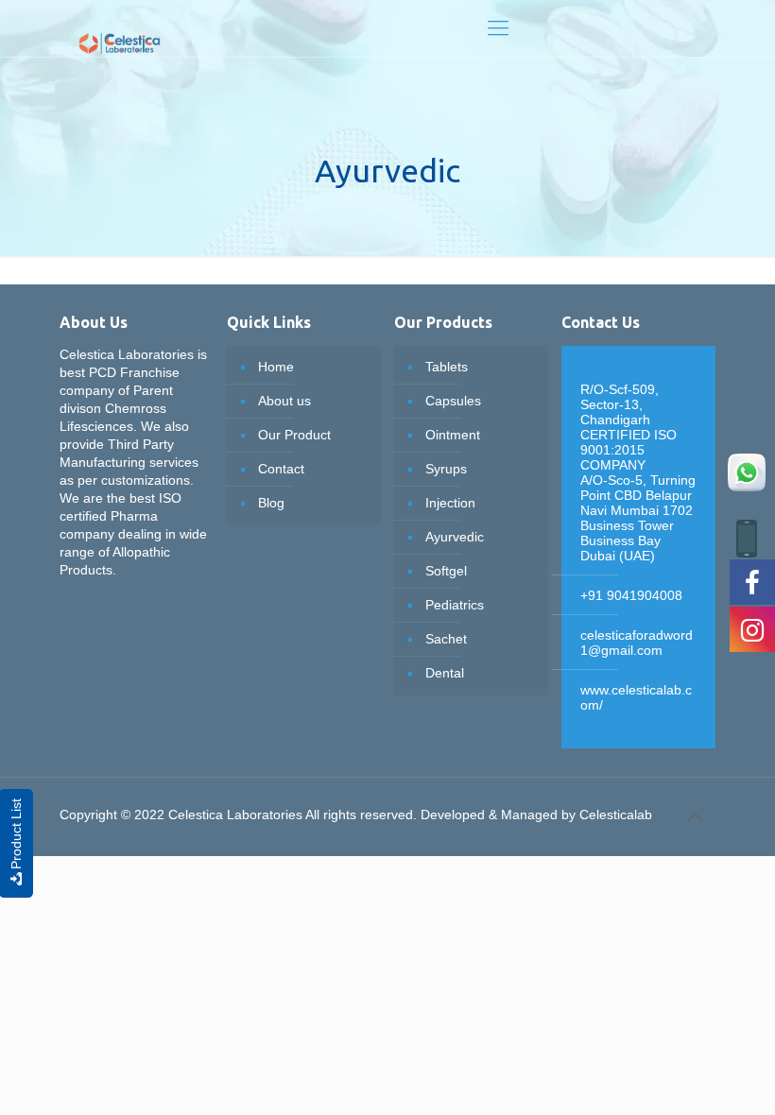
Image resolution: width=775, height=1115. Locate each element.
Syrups (446, 468)
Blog (271, 502)
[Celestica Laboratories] (119, 28)
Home (276, 366)
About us (284, 400)
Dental (444, 672)
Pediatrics (454, 604)
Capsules (453, 400)
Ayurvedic (454, 536)
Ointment (452, 434)
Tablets (446, 366)
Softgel (446, 570)
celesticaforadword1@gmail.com (636, 642)
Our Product (294, 434)
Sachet (446, 638)
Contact (281, 468)
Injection (450, 502)
